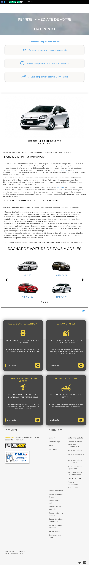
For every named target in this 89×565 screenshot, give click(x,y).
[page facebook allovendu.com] (2, 2)
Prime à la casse (74, 478)
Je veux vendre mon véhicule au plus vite (48, 50)
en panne (60, 187)
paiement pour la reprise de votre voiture (24, 233)
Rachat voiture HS (56, 531)
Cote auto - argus (66, 324)
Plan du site (53, 449)
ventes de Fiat (62, 170)
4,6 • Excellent (27, 2)
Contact (52, 438)
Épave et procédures (66, 378)
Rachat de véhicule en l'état (23, 324)
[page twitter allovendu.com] (4, 2)
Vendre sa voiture (75, 450)
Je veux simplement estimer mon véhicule (48, 77)
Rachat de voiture (56, 491)
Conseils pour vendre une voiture (23, 379)
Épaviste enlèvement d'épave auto (73, 484)
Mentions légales (55, 442)
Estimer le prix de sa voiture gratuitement (75, 444)
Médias (51, 445)
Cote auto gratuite (75, 438)
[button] (9, 278)
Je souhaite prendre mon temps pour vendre (48, 63)
